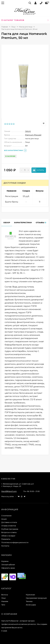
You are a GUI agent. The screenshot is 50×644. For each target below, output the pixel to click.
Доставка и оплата (9, 522)
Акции (4, 519)
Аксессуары (31, 605)
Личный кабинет (8, 565)
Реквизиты (5, 539)
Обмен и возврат (8, 536)
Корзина (4, 561)
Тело (3, 605)
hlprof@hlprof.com (9, 491)
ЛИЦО (28, 131)
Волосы (4, 595)
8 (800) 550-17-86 (8, 479)
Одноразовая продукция (36, 598)
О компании (6, 516)
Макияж (4, 601)
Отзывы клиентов (8, 526)
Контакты (5, 546)
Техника (29, 601)
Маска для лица (25, 27)
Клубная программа (9, 529)
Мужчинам (30, 595)
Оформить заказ (8, 568)
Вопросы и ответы (9, 532)
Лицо (13, 27)
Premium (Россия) (33, 135)
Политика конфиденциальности (14, 542)
